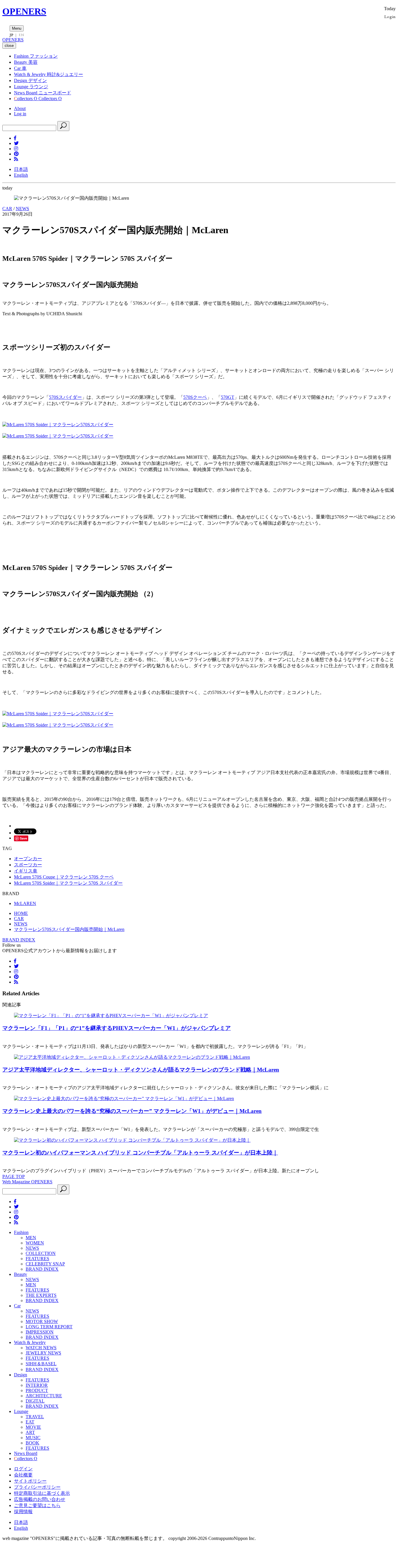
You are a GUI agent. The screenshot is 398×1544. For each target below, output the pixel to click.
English (21, 175)
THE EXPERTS (41, 1295)
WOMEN (35, 1242)
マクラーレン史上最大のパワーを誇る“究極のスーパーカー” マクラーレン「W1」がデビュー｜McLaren (132, 1111)
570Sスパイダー (65, 397)
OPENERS (24, 11)
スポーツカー (28, 864)
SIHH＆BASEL (41, 1363)
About (20, 108)
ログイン (23, 1468)
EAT (30, 1421)
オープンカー (28, 858)
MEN (31, 1237)
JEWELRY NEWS (43, 1352)
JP (11, 35)
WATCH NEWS (41, 1347)
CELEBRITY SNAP (45, 1263)
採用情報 (23, 1511)
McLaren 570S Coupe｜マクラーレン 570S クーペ (64, 876)
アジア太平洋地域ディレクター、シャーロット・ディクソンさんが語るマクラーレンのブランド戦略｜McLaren (140, 1070)
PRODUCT (37, 1390)
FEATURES (37, 1258)
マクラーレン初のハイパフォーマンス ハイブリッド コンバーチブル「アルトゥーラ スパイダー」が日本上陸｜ (140, 1153)
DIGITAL (35, 1400)
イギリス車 (25, 870)
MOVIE (33, 1427)
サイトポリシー (30, 1481)
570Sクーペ (195, 397)
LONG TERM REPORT (49, 1326)
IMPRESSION (40, 1331)
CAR (7, 208)
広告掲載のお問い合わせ (39, 1499)
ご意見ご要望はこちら (37, 1505)
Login (390, 16)
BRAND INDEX (18, 939)
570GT (227, 397)
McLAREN (25, 903)
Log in (20, 113)
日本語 (21, 169)
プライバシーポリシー (37, 1487)
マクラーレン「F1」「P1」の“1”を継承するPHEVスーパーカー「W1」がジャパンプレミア (116, 1028)
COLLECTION (41, 1253)
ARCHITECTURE (44, 1395)
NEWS (22, 208)
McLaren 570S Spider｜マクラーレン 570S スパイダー (68, 883)
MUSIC (33, 1437)
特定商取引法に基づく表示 (42, 1493)
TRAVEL (35, 1416)
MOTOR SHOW (42, 1321)
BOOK (32, 1442)
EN (21, 35)
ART (30, 1432)
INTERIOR (37, 1385)
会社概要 (23, 1474)
